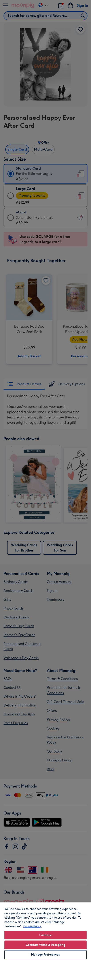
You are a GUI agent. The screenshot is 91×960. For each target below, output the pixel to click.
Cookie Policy (32, 926)
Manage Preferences (45, 954)
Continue (45, 935)
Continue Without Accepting (45, 944)
